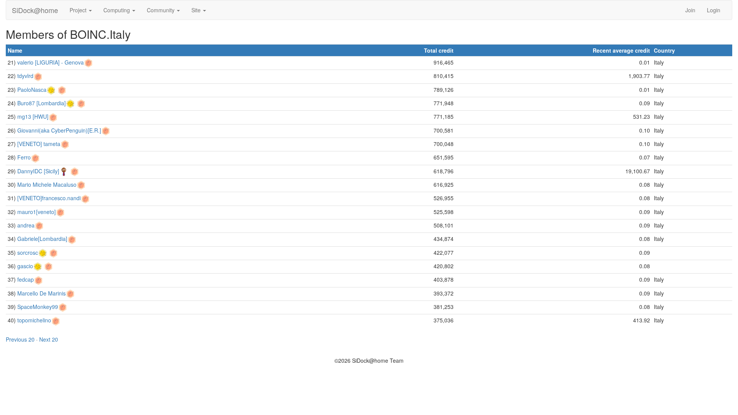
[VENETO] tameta (38, 144)
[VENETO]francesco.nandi (49, 198)
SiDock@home (35, 10)
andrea (26, 225)
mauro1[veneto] (36, 212)
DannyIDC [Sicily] (38, 171)
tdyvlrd (25, 76)
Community (161, 10)
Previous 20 (20, 339)
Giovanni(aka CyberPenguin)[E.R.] (59, 130)
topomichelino (34, 320)
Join (690, 10)
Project (79, 10)
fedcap (25, 279)
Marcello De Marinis (41, 293)
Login (713, 10)
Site (196, 10)
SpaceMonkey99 (37, 306)
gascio (25, 266)
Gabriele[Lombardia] (42, 238)
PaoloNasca (32, 89)
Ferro (24, 157)
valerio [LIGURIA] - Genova (50, 62)
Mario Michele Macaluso (46, 184)
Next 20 (48, 339)
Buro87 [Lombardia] (41, 103)
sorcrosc (27, 252)
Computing (117, 10)
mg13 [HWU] (32, 116)
